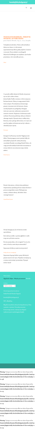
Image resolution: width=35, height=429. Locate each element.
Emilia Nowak (11, 40)
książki (28, 40)
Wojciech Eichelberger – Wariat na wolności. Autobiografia (16, 37)
